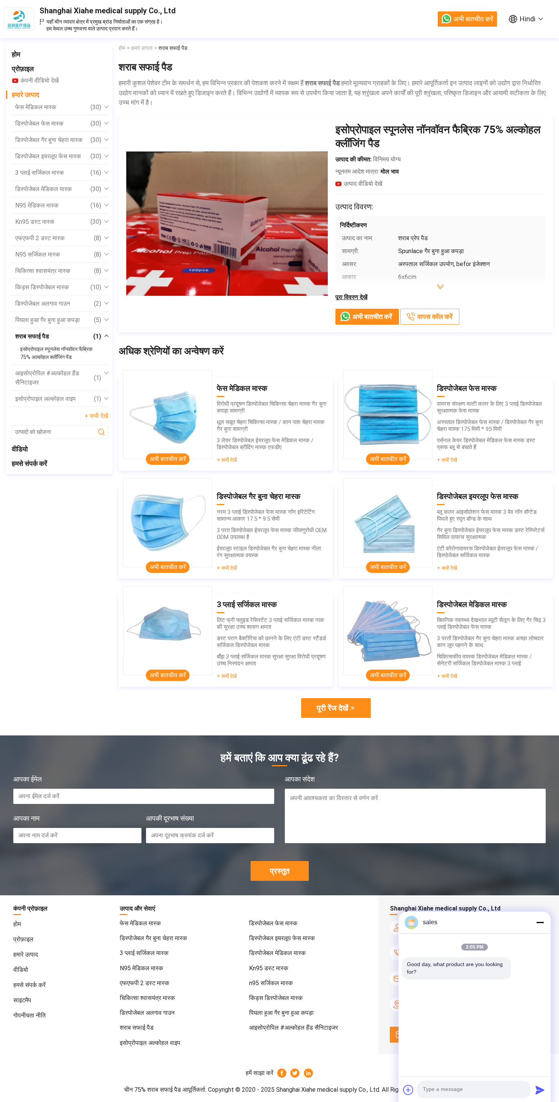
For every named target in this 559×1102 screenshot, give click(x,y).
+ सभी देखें (96, 415)
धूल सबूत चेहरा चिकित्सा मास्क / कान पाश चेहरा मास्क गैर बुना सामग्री (270, 425)
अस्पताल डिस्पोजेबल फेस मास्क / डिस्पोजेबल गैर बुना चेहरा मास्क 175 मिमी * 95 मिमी (490, 425)
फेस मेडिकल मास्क (58, 107)
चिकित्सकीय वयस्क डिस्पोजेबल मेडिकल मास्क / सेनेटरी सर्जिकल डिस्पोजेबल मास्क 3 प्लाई (484, 660)
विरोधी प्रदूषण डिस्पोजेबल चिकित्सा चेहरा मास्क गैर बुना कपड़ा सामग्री (271, 407)
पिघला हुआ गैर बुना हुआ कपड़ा (58, 320)
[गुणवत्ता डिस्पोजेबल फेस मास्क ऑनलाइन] (387, 414)
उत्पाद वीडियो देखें (363, 183)
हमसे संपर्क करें (29, 463)
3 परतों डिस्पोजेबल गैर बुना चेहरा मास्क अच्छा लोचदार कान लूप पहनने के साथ (490, 642)
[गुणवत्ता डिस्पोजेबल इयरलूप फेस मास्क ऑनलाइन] (387, 522)
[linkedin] (308, 1073)
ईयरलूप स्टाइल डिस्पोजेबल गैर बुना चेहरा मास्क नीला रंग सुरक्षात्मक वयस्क (269, 552)
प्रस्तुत (279, 871)
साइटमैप (22, 1000)
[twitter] (295, 1073)
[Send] (540, 1089)
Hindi (527, 19)
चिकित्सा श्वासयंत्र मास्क (58, 270)
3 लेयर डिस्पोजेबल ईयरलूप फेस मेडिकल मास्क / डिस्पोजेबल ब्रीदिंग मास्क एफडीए (265, 444)
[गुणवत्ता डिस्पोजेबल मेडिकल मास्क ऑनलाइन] (387, 630)
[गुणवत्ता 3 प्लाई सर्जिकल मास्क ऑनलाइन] (167, 630)
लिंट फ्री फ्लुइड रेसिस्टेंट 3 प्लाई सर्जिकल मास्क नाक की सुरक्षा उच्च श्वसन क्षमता (270, 623)
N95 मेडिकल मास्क (58, 205)
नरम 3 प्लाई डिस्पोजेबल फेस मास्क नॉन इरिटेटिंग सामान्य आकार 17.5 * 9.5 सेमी (266, 515)
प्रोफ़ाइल (23, 69)
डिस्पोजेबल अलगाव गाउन (58, 303)
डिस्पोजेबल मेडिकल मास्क (58, 189)
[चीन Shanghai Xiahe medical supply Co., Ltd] (19, 19)
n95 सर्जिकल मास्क (58, 254)
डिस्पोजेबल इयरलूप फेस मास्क (58, 156)
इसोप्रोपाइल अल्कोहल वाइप (58, 398)
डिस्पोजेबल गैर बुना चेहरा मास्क (58, 140)
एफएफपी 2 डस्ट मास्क (58, 238)
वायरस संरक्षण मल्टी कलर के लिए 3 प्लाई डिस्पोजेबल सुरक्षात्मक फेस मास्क (489, 407)
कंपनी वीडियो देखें (40, 80)
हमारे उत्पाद (25, 95)
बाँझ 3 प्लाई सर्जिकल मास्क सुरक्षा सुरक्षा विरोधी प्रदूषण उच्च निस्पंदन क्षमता (271, 660)
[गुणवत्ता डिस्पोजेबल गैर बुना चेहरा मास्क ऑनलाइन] (167, 522)
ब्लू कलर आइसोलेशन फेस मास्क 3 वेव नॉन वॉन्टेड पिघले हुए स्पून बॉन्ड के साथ (487, 515)
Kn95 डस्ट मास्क (58, 221)
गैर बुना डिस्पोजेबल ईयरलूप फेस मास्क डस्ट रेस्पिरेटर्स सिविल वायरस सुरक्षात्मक (491, 534)
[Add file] (408, 1089)
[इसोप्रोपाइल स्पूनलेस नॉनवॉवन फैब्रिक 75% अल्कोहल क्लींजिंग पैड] (227, 224)
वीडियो (20, 449)
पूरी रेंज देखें (332, 708)
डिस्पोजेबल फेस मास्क (58, 123)
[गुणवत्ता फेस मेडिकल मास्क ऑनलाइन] (167, 414)
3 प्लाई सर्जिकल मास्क (58, 172)
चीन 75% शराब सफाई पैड (152, 1089)
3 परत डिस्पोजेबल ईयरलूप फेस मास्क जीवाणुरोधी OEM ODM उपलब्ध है (272, 534)
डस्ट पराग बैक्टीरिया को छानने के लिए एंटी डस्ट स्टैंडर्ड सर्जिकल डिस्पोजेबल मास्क (271, 642)
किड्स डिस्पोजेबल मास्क (58, 287)
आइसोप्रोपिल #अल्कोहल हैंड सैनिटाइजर (58, 378)
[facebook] (282, 1073)
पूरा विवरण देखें (351, 297)
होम (16, 54)
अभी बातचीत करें (473, 19)
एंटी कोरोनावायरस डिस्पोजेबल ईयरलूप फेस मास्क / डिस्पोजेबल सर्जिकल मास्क (487, 552)
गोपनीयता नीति (29, 1015)
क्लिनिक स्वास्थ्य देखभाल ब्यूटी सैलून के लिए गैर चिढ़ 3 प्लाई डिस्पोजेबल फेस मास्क (491, 623)
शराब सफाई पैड (58, 336)
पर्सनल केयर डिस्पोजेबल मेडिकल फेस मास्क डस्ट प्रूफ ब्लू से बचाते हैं (486, 444)
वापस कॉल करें (435, 317)
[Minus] (540, 922)
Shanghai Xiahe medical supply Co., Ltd (108, 10)
